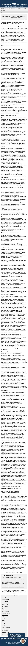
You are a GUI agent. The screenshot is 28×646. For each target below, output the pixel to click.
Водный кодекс (5, 630)
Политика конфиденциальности (14, 643)
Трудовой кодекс (5, 597)
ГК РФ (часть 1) (5, 601)
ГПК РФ (3, 609)
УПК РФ (3, 625)
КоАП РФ (3, 608)
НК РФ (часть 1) (5, 615)
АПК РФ (3, 618)
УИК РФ (3, 623)
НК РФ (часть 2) (5, 616)
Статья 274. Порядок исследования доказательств (13, 587)
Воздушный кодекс (6, 628)
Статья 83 (19, 572)
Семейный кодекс (5, 611)
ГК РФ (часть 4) (5, 606)
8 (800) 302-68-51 (16, 17)
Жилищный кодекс (6, 613)
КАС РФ (3, 621)
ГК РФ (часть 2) (5, 602)
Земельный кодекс (6, 632)
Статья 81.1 (8, 572)
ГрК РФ (3, 620)
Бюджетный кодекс (6, 627)
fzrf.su (14, 644)
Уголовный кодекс (5, 599)
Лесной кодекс (5, 634)
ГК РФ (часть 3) (5, 604)
